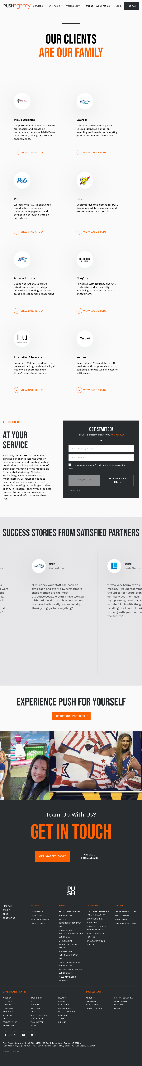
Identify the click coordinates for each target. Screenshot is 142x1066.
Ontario (118, 1005)
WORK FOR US (103, 6)
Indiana (62, 1022)
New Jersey (37, 1018)
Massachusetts (66, 1008)
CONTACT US (9, 918)
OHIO (5, 1018)
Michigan (35, 1012)
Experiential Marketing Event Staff (68, 944)
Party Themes (122, 915)
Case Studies (38, 923)
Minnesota (8, 1015)
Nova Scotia (120, 1001)
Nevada (62, 998)
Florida (7, 1005)
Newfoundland (94, 1005)
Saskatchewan (94, 1008)
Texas (61, 1018)
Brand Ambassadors (69, 911)
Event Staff (65, 915)
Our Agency (37, 911)
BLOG (5, 914)
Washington (37, 1022)
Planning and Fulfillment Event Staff (69, 954)
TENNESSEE (8, 1025)
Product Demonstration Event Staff (71, 922)
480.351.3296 (118, 434)
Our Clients (37, 915)
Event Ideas (121, 919)
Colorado (8, 1001)
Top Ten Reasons (40, 919)
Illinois (62, 1001)
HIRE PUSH (8, 906)
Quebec (118, 1008)
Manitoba (91, 1001)
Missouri (62, 1015)
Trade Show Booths (125, 911)
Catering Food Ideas (126, 923)
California (36, 998)
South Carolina (39, 1015)
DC (32, 1001)
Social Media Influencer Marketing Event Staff (71, 933)
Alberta (90, 998)
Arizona (7, 998)
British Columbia (123, 998)
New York (8, 1012)
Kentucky (63, 1005)
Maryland (36, 1008)
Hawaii (34, 1025)
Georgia (35, 1005)
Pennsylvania (10, 1022)
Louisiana (8, 1008)
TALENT (89, 6)
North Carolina (66, 1012)
